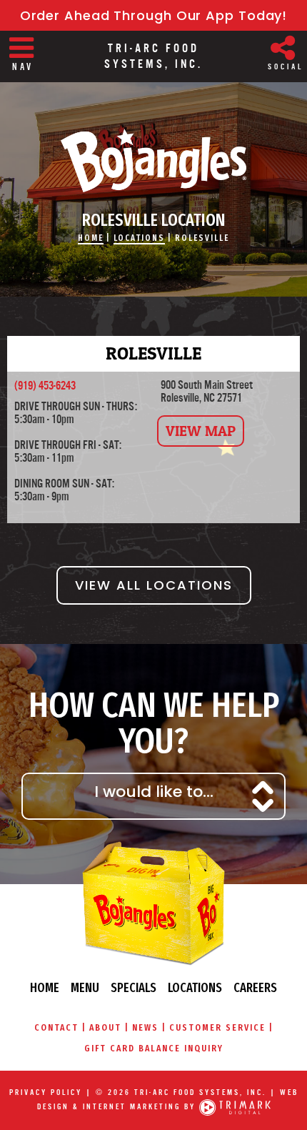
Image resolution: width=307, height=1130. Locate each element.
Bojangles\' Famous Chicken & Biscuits (153, 160)
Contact (56, 1027)
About (105, 1027)
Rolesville (202, 238)
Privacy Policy (45, 1092)
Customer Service (217, 1027)
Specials (133, 988)
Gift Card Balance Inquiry (153, 1048)
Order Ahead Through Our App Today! (154, 15)
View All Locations (154, 585)
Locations (139, 238)
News (145, 1027)
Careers (255, 988)
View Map (201, 431)
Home (91, 238)
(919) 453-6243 (45, 386)
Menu (85, 988)
